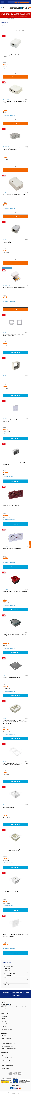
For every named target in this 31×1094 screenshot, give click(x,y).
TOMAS (6, 982)
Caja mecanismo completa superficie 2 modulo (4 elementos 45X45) (15, 806)
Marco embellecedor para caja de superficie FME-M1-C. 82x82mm (14, 334)
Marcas (4, 1026)
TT (27, 285)
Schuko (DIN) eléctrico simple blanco (12, 892)
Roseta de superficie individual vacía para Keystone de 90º (14, 195)
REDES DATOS (7, 962)
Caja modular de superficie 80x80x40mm (14, 377)
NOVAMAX (26, 239)
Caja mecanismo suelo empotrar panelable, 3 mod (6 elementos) (15, 635)
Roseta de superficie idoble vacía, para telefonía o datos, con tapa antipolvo (15, 148)
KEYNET (26, 53)
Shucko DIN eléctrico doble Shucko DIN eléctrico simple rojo (15, 592)
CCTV (3, 1019)
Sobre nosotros (6, 1038)
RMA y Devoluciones (7, 1065)
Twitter (3, 1078)
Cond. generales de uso (8, 1043)
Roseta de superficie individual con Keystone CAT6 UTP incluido (14, 241)
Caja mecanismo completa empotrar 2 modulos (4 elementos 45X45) (13, 849)
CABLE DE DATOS (8, 966)
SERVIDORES (7, 984)
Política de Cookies (23, 1092)
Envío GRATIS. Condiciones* (9, 69)
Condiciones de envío (8, 1041)
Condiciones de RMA (7, 1046)
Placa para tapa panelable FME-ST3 (12, 677)
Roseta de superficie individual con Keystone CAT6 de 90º (14, 55)
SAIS (5, 980)
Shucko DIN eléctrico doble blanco (12, 548)
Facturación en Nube (7, 1063)
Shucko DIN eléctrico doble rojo (11, 505)
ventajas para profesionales (22, 2)
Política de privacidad (8, 1092)
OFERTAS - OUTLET (7, 1029)
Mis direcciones (6, 1060)
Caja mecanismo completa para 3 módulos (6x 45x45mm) (15, 463)
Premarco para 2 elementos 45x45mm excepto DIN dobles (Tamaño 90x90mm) (15, 763)
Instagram (9, 1078)
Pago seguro (5, 1035)
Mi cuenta (4, 1055)
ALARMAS (4, 1016)
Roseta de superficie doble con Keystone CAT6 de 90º (15, 102)
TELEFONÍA (5, 1024)
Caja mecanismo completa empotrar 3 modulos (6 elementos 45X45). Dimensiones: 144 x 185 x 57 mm (15, 722)
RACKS (5, 978)
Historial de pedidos (7, 1058)
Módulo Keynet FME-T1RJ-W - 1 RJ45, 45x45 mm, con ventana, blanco (15, 935)
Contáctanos (5, 1068)
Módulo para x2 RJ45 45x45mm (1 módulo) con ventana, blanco (15, 420)
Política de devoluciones (9, 1048)
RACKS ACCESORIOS (9, 973)
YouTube (15, 1078)
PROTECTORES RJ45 (9, 975)
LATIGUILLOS (7, 971)
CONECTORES (7, 968)
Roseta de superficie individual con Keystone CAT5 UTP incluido (14, 288)
